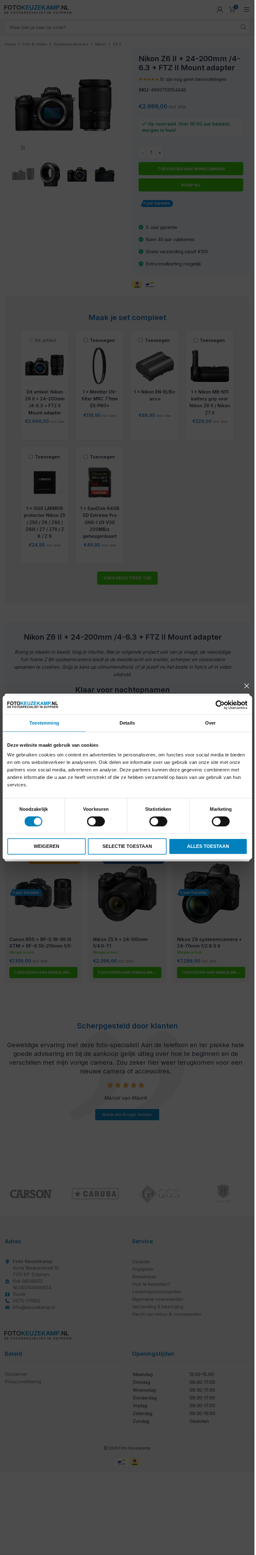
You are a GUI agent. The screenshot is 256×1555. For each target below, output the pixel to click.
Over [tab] (210, 723)
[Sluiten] (246, 686)
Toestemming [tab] (44, 723)
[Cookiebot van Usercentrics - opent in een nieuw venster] (220, 705)
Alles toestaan (208, 846)
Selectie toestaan (127, 846)
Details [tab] (127, 723)
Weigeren (46, 846)
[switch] (96, 821)
